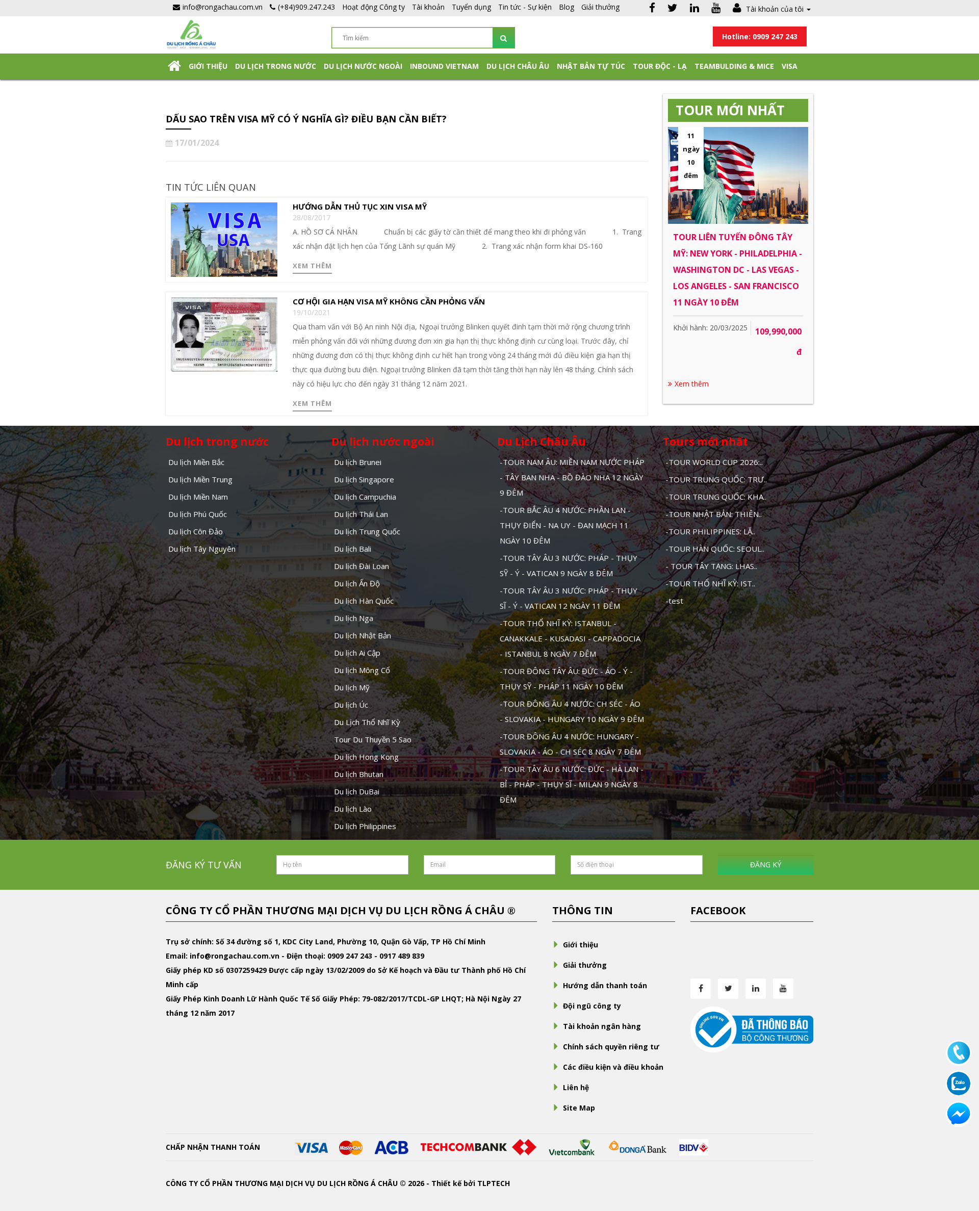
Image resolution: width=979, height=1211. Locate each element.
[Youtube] (716, 9)
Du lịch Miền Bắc (196, 462)
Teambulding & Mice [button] (734, 66)
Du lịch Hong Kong (366, 757)
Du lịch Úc (351, 705)
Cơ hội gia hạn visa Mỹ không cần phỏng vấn (389, 301)
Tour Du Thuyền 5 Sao (372, 739)
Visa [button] (789, 66)
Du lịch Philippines (365, 826)
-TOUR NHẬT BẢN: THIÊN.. (713, 514)
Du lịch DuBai (356, 791)
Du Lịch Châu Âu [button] (517, 66)
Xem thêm (312, 265)
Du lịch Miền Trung (200, 479)
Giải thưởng (600, 7)
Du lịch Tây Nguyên (202, 549)
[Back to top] (958, 1147)
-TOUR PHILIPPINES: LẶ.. (710, 531)
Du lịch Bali (352, 549)
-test (674, 601)
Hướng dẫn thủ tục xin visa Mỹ (360, 206)
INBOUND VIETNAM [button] (444, 66)
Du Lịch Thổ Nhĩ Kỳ (367, 722)
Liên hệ (576, 1087)
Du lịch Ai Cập (357, 653)
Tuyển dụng (471, 7)
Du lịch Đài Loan (361, 566)
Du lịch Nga (353, 618)
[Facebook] (652, 9)
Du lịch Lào (353, 809)
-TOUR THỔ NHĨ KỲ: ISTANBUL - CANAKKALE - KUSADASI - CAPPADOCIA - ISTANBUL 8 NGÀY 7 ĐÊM (570, 638)
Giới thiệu (208, 66)
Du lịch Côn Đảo (195, 531)
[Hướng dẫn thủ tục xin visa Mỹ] (224, 239)
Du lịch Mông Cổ (362, 670)
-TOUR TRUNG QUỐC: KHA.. (715, 497)
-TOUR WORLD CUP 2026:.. (714, 462)
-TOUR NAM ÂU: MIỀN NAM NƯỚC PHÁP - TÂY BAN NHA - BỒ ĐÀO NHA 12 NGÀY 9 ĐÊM (572, 477)
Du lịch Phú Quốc (197, 514)
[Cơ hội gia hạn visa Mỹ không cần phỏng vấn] (224, 334)
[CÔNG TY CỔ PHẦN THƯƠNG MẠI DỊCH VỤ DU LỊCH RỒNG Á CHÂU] (191, 34)
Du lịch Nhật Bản (362, 635)
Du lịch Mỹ (352, 687)
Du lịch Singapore (364, 479)
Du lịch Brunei (357, 462)
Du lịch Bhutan (358, 774)
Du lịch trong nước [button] (275, 66)
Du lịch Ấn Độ (357, 583)
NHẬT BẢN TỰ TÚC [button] (591, 66)
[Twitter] (672, 9)
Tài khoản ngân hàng (602, 1026)
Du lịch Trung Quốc (367, 531)
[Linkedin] (694, 9)
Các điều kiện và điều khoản (613, 1067)
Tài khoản (428, 7)
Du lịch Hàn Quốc (364, 601)
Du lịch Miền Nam (198, 497)
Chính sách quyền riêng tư (611, 1046)
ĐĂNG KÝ (765, 864)
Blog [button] (566, 7)
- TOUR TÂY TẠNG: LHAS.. (711, 566)
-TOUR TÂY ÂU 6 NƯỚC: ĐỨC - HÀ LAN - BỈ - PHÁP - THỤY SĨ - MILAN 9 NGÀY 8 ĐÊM (571, 784)
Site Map (579, 1108)
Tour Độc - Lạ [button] (660, 66)
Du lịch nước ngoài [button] (363, 66)
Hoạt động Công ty (373, 7)
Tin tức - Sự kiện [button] (525, 7)
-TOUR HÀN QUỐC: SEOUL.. (714, 549)
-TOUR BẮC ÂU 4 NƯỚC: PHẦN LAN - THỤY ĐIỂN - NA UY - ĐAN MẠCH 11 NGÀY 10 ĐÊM (565, 525)
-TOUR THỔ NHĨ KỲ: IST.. (710, 583)
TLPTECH (493, 1183)
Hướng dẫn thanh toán (605, 985)
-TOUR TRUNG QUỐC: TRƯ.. (716, 479)
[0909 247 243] (958, 1052)
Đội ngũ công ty (592, 1006)
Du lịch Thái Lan (361, 514)
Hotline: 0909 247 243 (759, 36)
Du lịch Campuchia (365, 497)
